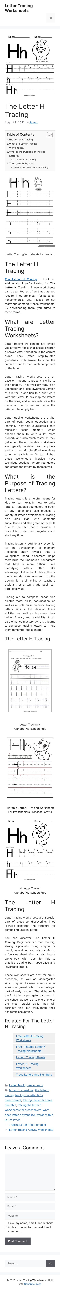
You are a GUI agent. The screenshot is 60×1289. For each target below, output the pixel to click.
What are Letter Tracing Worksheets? (23, 145)
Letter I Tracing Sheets (30, 1057)
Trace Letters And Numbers (34, 1074)
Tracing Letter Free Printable (27, 1124)
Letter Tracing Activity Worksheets (31, 1129)
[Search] (50, 1263)
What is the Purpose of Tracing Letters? (27, 153)
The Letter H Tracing (21, 139)
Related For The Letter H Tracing (31, 167)
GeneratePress (32, 1283)
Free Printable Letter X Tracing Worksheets (30, 1049)
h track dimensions (21, 1090)
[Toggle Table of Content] (48, 135)
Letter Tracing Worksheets (19, 8)
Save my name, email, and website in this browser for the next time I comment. (30, 1227)
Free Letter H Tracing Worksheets (30, 1038)
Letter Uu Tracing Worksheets (27, 1066)
